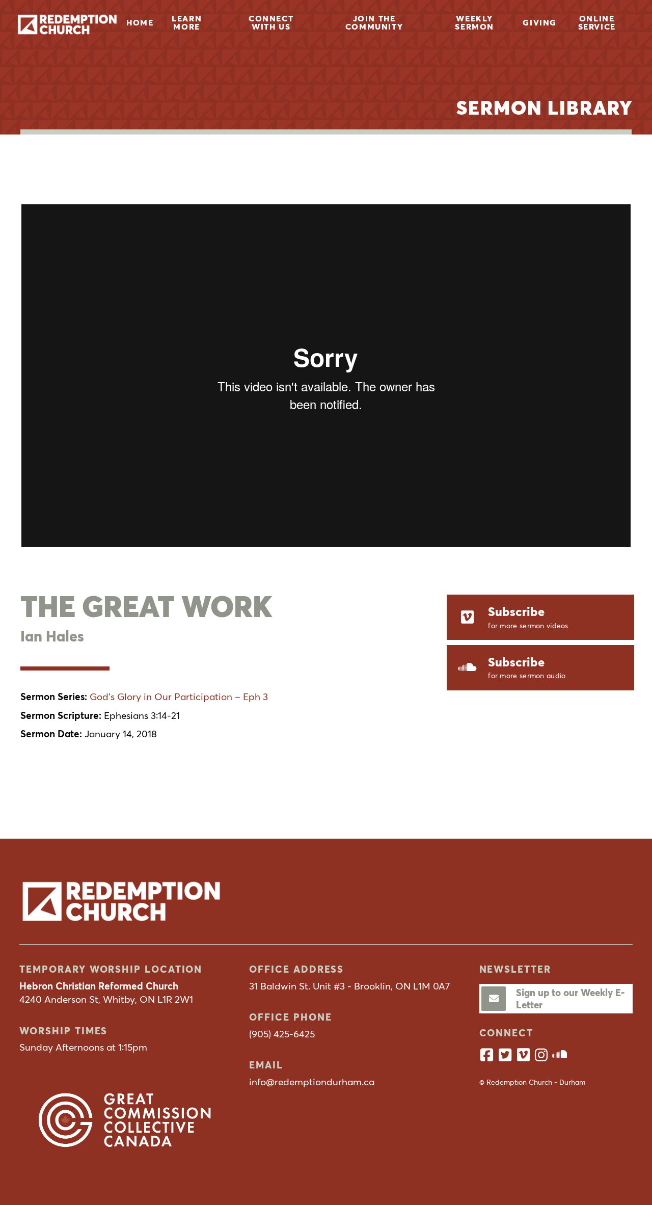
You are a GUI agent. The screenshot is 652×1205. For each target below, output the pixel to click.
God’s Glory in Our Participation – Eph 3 (179, 696)
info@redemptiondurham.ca (311, 1082)
